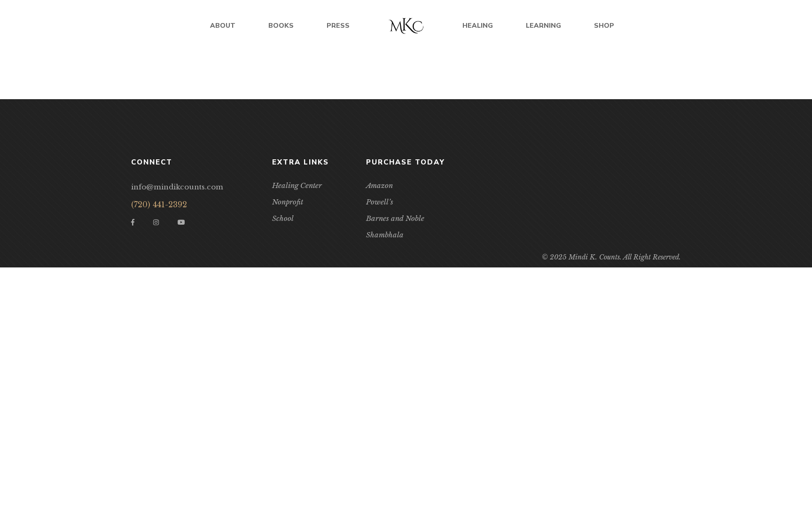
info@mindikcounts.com (177, 186)
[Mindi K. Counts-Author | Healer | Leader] (406, 26)
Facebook (132, 222)
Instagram (156, 222)
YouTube (181, 222)
